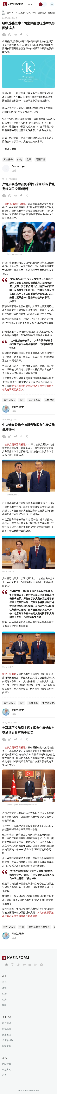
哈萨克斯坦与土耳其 (39, 926)
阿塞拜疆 (40, 159)
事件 (34, 12)
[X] (26, 35)
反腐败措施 (7, 1040)
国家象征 (6, 1034)
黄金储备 (8, 159)
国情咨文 (42, 12)
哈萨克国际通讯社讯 (15, 203)
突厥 (21, 926)
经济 (4, 999)
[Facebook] (21, 35)
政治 (4, 988)
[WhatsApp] (9, 35)
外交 (19, 159)
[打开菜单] (52, 4)
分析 (4, 993)
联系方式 (6, 1069)
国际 (4, 1005)
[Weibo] (24, 964)
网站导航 (6, 1063)
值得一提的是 (9, 673)
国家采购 (6, 1046)
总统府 (22, 12)
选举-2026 (12, 12)
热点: (3, 12)
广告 (4, 1075)
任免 (28, 12)
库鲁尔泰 (49, 400)
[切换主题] (42, 4)
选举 (28, 159)
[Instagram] (4, 35)
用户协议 (6, 1023)
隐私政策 (6, 1028)
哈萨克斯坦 (34, 400)
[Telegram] (15, 35)
